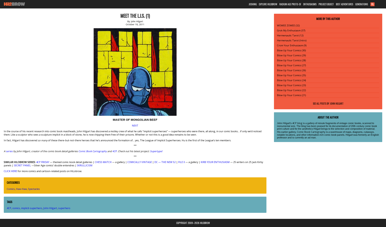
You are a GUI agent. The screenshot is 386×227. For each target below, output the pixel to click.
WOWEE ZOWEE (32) (288, 25)
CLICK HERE (10, 171)
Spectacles (34, 189)
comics (16, 208)
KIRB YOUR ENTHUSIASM (215, 162)
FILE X (181, 162)
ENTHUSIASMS (309, 4)
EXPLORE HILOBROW (268, 4)
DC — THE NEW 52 (165, 162)
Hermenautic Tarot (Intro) (292, 40)
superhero (64, 208)
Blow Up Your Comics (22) (291, 90)
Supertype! (156, 151)
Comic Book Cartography (92, 151)
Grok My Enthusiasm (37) (291, 30)
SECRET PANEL (22, 165)
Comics (11, 189)
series (9, 151)
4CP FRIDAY (42, 162)
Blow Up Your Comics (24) (291, 80)
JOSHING (253, 4)
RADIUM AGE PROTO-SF (290, 4)
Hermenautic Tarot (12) (290, 35)
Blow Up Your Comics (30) (291, 50)
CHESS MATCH (103, 162)
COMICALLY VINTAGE (139, 162)
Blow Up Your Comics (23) (291, 85)
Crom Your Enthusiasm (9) (292, 45)
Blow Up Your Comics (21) (291, 95)
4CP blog (297, 123)
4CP (114, 151)
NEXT (135, 125)
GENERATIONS (361, 4)
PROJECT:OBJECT (326, 4)
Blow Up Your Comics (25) (291, 75)
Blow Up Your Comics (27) (291, 65)
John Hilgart (50, 208)
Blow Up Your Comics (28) (291, 60)
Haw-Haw (21, 189)
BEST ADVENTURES (344, 4)
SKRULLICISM (84, 165)
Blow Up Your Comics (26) (291, 70)
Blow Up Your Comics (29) (291, 55)
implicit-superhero (31, 208)
